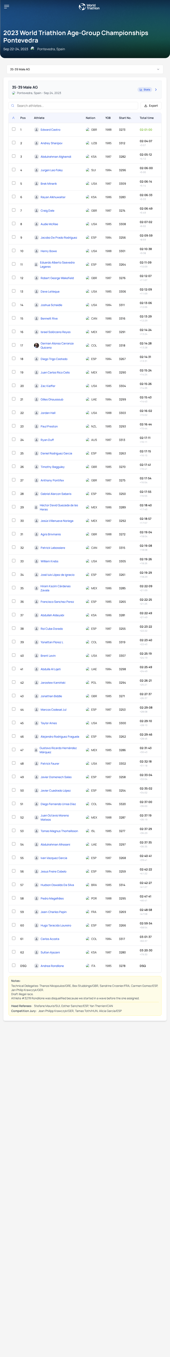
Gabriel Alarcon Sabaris (56, 494)
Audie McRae (49, 224)
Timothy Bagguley (53, 467)
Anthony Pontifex (52, 480)
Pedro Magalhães (52, 898)
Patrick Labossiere (53, 548)
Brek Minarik (49, 183)
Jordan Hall (48, 413)
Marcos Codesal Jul (53, 709)
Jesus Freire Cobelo (53, 871)
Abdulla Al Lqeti (51, 669)
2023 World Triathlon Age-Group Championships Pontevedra (75, 36)
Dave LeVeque (50, 291)
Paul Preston (49, 426)
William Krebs (49, 561)
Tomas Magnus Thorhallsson (59, 831)
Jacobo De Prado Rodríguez (59, 237)
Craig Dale (47, 210)
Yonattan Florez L (52, 642)
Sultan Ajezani (50, 952)
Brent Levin (48, 656)
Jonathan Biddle (51, 696)
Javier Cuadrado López (56, 790)
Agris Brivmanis (51, 534)
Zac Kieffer (48, 386)
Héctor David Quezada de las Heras (59, 507)
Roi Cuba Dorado (52, 629)
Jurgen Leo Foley (52, 170)
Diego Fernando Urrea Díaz (58, 804)
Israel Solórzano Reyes (55, 332)
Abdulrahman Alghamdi (56, 157)
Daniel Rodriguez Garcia (56, 453)
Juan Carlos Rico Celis (55, 372)
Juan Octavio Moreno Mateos (55, 817)
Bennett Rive (49, 318)
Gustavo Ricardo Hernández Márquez (58, 750)
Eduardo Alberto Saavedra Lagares (57, 264)
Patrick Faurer (50, 763)
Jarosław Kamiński (53, 683)
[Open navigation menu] (6, 6)
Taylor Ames (49, 723)
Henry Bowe (49, 251)
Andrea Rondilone (52, 966)
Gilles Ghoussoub (52, 399)
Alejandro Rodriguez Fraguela (60, 736)
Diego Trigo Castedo (54, 359)
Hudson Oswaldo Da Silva (57, 885)
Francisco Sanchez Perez (57, 602)
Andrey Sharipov (51, 143)
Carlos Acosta (50, 939)
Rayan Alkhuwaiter (53, 197)
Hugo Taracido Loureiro (56, 925)
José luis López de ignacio (57, 575)
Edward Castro (50, 130)
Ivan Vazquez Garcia (54, 858)
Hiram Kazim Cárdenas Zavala (55, 588)
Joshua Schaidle (51, 305)
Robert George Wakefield (57, 278)
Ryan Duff (47, 440)
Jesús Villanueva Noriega (57, 521)
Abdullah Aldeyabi (52, 615)
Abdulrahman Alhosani (55, 844)
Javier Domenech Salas (56, 777)
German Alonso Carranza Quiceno (57, 345)
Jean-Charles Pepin (54, 912)
